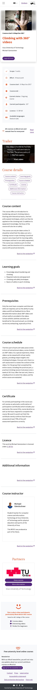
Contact (10, 673)
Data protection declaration (14, 680)
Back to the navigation (25, 254)
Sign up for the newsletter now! (12, 668)
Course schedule (24, 181)
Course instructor (18, 193)
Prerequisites (10, 181)
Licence (23, 185)
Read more (32, 131)
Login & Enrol (8, 58)
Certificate (13, 185)
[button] (15, 3)
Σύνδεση (24, 3)
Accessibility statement (17, 676)
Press (16, 673)
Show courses (18, 580)
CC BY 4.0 (10, 447)
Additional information (18, 189)
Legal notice (24, 673)
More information (18, 584)
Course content (10, 176)
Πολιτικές (29, 680)
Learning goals (25, 176)
